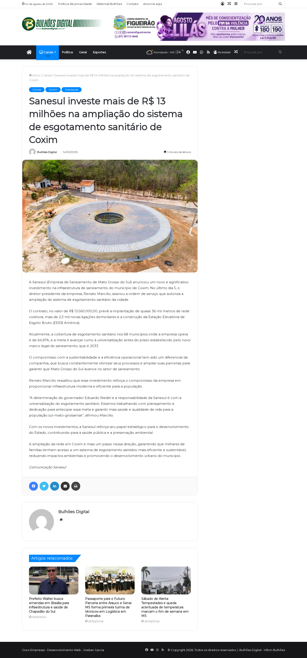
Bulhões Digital (47, 152)
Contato (133, 4)
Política (67, 52)
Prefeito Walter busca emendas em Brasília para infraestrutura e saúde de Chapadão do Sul (49, 605)
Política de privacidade (75, 4)
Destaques (71, 89)
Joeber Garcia (93, 650)
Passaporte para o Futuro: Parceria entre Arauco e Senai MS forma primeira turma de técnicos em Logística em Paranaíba (108, 607)
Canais (48, 52)
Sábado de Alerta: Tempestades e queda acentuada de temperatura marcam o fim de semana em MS (165, 607)
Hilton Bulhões (274, 650)
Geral (83, 52)
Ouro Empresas (33, 650)
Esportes (99, 52)
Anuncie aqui (152, 4)
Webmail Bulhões (109, 4)
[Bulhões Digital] (63, 24)
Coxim (53, 89)
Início (36, 75)
